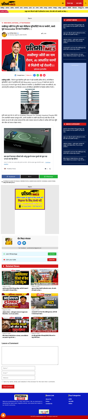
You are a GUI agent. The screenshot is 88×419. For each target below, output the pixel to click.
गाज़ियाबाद (74, 7)
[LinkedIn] (24, 243)
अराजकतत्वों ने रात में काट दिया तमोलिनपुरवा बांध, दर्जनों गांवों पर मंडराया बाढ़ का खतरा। (74, 48)
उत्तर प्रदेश (79, 3)
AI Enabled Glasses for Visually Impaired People (16, 181)
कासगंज (50, 7)
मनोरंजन (70, 403)
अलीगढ (12, 7)
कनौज (41, 7)
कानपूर (45, 7)
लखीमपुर (2, 7)
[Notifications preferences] (3, 415)
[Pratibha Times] (8, 3)
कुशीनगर (64, 7)
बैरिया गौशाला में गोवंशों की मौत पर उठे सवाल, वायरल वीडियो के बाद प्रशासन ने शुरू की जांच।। (74, 55)
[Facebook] (19, 243)
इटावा (30, 7)
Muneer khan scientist (35, 181)
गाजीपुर (59, 7)
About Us (48, 399)
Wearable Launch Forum (48, 181)
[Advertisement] (75, 92)
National (15, 23)
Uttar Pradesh (24, 23)
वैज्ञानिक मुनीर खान (11, 182)
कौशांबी (69, 7)
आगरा (21, 7)
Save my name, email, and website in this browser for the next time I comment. (29, 382)
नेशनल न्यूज (70, 3)
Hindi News (7, 23)
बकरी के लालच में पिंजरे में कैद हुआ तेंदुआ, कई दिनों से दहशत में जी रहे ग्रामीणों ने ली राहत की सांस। (73, 26)
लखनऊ (7, 7)
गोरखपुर (55, 7)
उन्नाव (37, 7)
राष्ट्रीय (70, 399)
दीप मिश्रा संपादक (13, 33)
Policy (47, 401)
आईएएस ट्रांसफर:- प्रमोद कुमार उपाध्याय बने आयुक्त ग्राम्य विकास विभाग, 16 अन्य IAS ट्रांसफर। (73, 41)
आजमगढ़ (26, 7)
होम (63, 3)
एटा (33, 7)
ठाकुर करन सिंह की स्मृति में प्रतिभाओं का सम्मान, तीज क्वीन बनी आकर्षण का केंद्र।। (74, 33)
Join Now (52, 254)
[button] (85, 3)
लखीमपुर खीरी (5, 182)
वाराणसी (17, 7)
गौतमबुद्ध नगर (81, 7)
